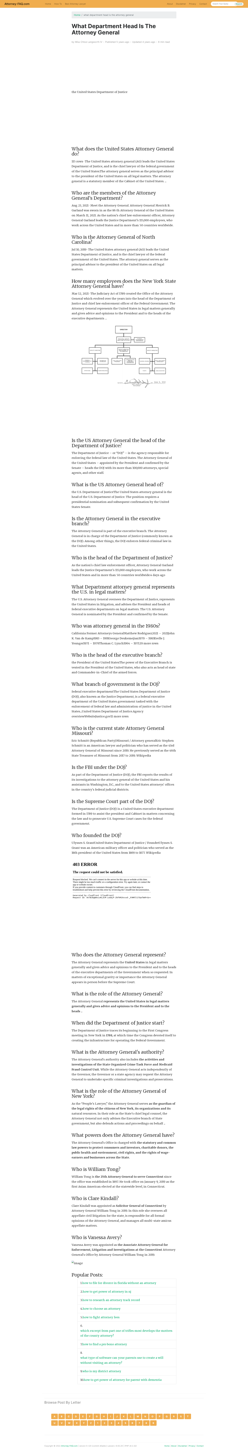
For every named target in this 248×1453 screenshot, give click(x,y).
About (170, 4)
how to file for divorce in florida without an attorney (119, 1283)
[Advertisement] (124, 66)
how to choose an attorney (102, 1308)
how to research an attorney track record (111, 1300)
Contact (203, 4)
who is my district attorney (102, 1371)
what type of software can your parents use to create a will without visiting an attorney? (121, 1360)
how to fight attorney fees (101, 1317)
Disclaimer (181, 4)
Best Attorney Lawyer (75, 4)
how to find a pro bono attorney (105, 1344)
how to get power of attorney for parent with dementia (123, 1380)
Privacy (192, 4)
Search (239, 4)
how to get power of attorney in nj (107, 1291)
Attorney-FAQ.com (17, 4)
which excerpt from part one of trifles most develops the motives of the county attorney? (126, 1333)
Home (48, 4)
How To (58, 4)
